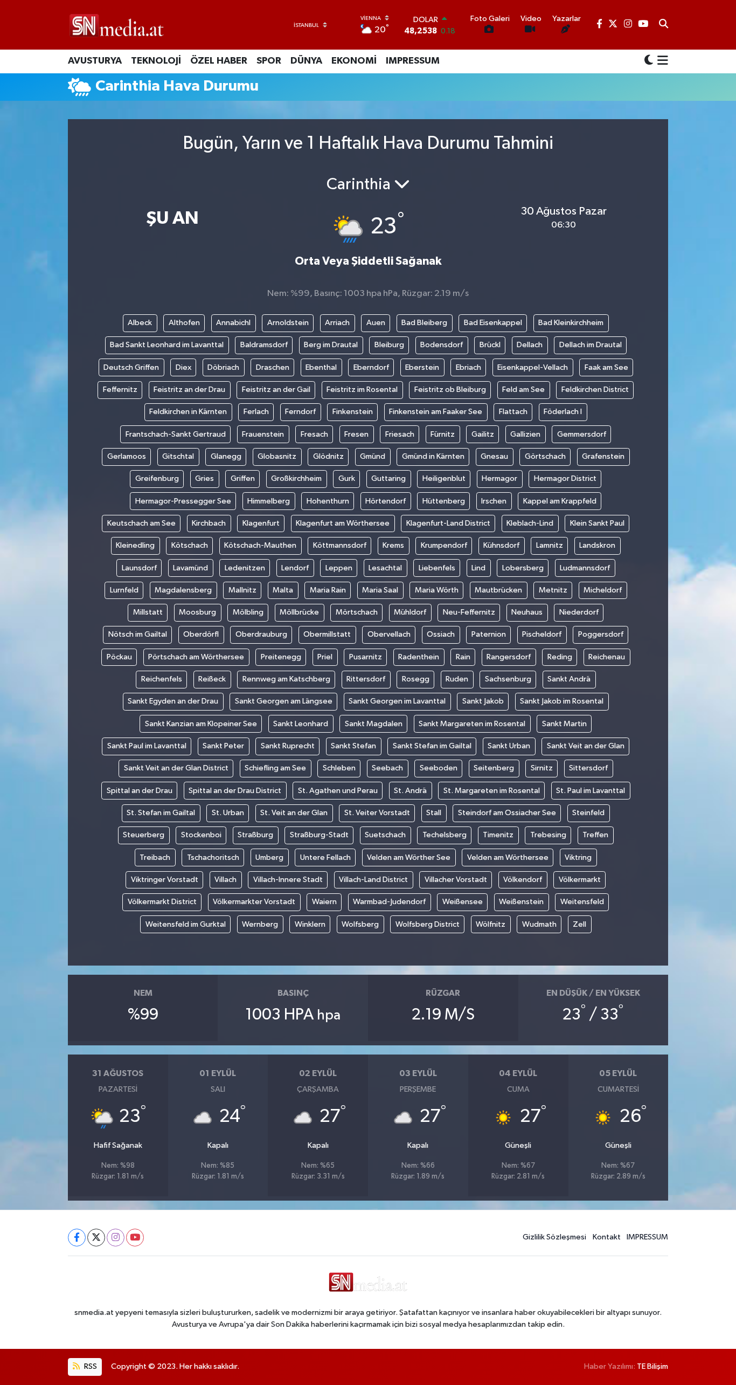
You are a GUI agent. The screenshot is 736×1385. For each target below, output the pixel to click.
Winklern (310, 924)
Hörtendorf (385, 501)
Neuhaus (527, 612)
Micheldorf (603, 590)
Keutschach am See (141, 523)
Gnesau (494, 456)
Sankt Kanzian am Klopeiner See (201, 724)
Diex (183, 367)
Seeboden (438, 768)
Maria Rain (328, 590)
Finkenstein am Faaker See (435, 412)
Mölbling (248, 612)
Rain (463, 657)
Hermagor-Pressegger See (183, 501)
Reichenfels (161, 679)
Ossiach (441, 634)
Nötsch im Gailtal (137, 634)
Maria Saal (380, 590)
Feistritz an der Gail (276, 389)
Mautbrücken (498, 590)
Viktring (578, 857)
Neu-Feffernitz (469, 612)
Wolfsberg (360, 924)
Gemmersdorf (581, 434)
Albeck (140, 323)
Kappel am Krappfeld (559, 501)
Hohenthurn (328, 501)
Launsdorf (139, 568)
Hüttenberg (443, 501)
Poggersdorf (600, 634)
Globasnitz (277, 456)
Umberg (269, 857)
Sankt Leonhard (300, 724)
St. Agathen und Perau (338, 791)
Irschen (493, 501)
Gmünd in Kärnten (433, 456)
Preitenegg (281, 657)
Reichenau (606, 657)
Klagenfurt (261, 523)
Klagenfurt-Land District (448, 523)
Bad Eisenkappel (493, 323)
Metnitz (553, 590)
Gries (204, 478)
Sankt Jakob (483, 701)
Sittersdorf (588, 768)
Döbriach (223, 367)
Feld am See (523, 389)
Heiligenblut (444, 478)
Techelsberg (444, 835)
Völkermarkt (580, 880)
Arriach (337, 323)
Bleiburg (389, 345)
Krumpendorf (444, 545)
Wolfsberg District (427, 924)
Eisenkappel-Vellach (532, 367)
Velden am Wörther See (408, 857)
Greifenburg (157, 478)
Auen (375, 323)
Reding (559, 657)
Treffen (595, 835)
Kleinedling (135, 545)
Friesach (399, 434)
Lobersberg (523, 568)
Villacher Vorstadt (456, 880)
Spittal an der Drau (139, 791)
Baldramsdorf (264, 345)
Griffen (243, 478)
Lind (478, 568)
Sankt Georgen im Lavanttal (397, 701)
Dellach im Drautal (590, 345)
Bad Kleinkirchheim (570, 323)
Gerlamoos (126, 456)
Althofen (184, 323)
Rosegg (415, 679)
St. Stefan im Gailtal (161, 813)
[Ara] (663, 25)
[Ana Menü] (661, 61)
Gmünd (372, 456)
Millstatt (148, 612)
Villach (225, 880)
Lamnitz (549, 545)
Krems (393, 545)
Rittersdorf (365, 679)
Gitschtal (178, 456)
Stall (433, 813)
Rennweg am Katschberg (286, 679)
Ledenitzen (245, 568)
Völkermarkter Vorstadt (254, 902)
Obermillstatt (327, 634)
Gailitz (482, 434)
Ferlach (256, 412)
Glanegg (226, 456)
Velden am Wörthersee (507, 857)
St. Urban (228, 813)
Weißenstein (521, 902)
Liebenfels (437, 568)
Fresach (314, 434)
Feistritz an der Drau (189, 389)
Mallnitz (242, 590)
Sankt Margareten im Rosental (472, 724)
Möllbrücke (299, 612)
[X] (96, 1237)
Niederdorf (579, 612)
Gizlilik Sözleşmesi (554, 1237)
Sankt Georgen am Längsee (283, 701)
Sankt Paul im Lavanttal (146, 746)
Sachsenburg (508, 679)
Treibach (155, 857)
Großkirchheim (296, 478)
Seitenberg (494, 768)
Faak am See (606, 367)
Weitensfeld (582, 902)
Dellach (530, 345)
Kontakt (607, 1237)
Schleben (339, 768)
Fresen (356, 434)
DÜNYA (306, 61)
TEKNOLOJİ (156, 61)
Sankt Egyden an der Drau (173, 701)
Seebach (387, 768)
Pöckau (119, 657)
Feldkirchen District (595, 389)
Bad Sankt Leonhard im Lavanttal (167, 345)
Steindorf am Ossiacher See (507, 813)
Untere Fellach (325, 857)
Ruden (457, 679)
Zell (579, 924)
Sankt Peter (223, 746)
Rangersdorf (509, 657)
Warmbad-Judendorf (389, 902)
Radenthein (418, 657)
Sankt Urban (509, 746)
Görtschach (545, 456)
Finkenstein (352, 412)
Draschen (272, 367)
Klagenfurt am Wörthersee (343, 523)
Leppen (338, 568)
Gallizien (525, 434)
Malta (283, 590)
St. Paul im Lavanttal (590, 791)
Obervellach (389, 634)
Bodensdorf (441, 345)
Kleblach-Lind (529, 523)
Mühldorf (410, 612)
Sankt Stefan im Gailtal (432, 746)
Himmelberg (268, 501)
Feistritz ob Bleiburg (450, 389)
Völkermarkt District (162, 902)
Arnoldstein (288, 323)
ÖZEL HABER (218, 61)
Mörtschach (357, 612)
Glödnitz (328, 456)
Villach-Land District (373, 880)
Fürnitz (443, 434)
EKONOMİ (354, 61)
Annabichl (233, 323)
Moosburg (197, 612)
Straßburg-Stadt (319, 835)
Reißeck (212, 679)
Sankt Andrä (569, 679)
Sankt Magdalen (373, 724)
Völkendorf (522, 880)
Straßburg (255, 835)
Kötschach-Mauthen (260, 545)
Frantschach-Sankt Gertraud (176, 434)
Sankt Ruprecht (288, 746)
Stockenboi (201, 835)
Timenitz (498, 835)
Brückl (490, 345)
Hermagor (499, 478)
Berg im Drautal (331, 345)
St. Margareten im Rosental (491, 791)
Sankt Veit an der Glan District (176, 768)
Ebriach (468, 367)
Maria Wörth (437, 590)
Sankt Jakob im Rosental (561, 701)
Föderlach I (563, 412)
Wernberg (260, 924)
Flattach (513, 412)
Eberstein (422, 367)
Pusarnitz (365, 657)
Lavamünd (190, 568)
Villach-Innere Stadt (288, 880)
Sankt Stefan (353, 746)
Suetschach (385, 835)
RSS (89, 1366)
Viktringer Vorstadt (164, 880)
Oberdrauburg (261, 634)
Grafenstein (603, 456)
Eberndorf (371, 367)
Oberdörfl (201, 634)
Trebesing (548, 835)
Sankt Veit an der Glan (585, 746)
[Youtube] (135, 1237)
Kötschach (189, 545)
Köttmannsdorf (339, 545)
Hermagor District (565, 478)
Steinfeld (588, 813)
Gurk (346, 478)
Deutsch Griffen (131, 367)
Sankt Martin (564, 724)
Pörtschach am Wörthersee (196, 657)
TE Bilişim (652, 1366)
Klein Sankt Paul (597, 523)
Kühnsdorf (501, 545)
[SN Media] (116, 24)
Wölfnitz (490, 924)
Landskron (597, 545)
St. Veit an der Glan (294, 813)
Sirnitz (542, 768)
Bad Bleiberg (424, 323)
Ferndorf (300, 412)
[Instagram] (115, 1237)
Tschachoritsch (213, 857)
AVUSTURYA (95, 61)
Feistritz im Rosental (362, 389)
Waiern (324, 902)
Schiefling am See (275, 768)
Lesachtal (385, 568)
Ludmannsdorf (585, 568)
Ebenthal (321, 367)
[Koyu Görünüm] (648, 61)
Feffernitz (120, 389)
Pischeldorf (541, 634)
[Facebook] (77, 1237)
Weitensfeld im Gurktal (185, 924)
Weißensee (462, 902)
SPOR (268, 61)
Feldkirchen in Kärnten (188, 412)
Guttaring (388, 478)
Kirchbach (209, 523)
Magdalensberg (183, 590)
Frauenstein (263, 434)
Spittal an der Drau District (235, 791)
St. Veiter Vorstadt (377, 813)
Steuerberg (143, 835)
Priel (324, 657)
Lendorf (295, 568)
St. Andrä (410, 791)
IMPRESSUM (413, 61)
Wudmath (539, 924)
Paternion (488, 634)
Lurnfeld (124, 590)
